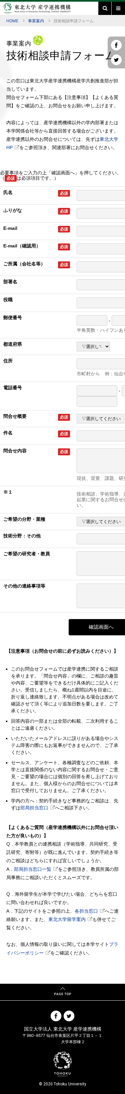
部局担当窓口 (34, 807)
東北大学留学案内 (67, 919)
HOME (12, 20)
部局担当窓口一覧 (32, 869)
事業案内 (36, 20)
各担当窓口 (86, 911)
